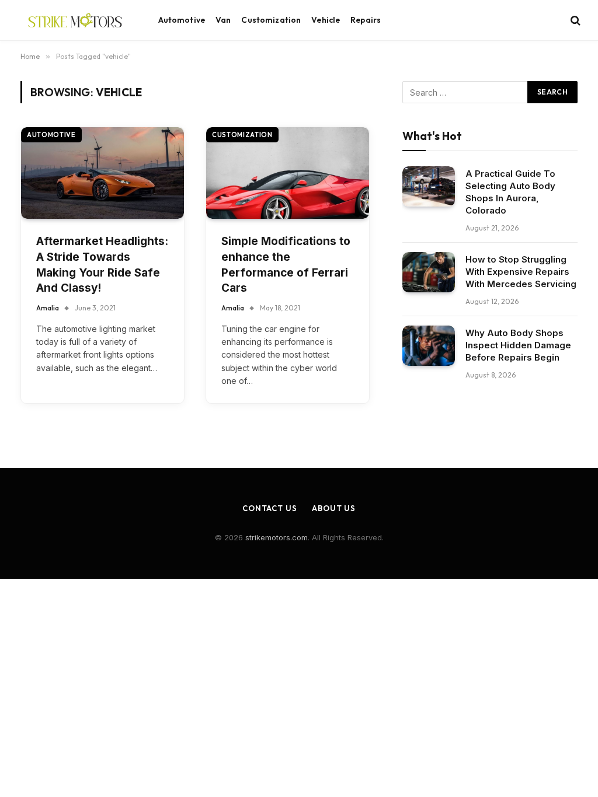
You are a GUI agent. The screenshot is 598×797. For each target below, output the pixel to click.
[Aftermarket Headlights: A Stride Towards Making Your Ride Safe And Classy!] (102, 173)
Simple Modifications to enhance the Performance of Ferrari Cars (285, 265)
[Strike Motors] (75, 20)
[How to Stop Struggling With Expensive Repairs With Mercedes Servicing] (428, 272)
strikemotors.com (276, 537)
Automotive (181, 20)
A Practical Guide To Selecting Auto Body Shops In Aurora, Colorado (510, 192)
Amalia (47, 307)
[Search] (574, 20)
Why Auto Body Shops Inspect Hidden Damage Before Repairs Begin (518, 345)
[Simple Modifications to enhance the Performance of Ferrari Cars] (287, 173)
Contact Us (269, 508)
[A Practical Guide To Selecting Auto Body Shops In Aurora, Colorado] (428, 186)
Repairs (365, 20)
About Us (334, 508)
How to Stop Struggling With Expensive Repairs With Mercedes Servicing (520, 271)
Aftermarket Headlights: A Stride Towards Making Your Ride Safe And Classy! (102, 265)
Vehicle (325, 20)
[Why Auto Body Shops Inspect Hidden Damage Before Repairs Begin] (428, 346)
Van (223, 20)
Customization (271, 20)
